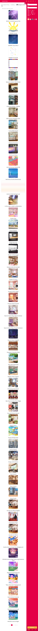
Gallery (13, 4)
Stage (33, 11)
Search (28, 3)
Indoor (33, 10)
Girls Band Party (5, 4)
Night (29, 15)
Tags (28, 9)
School (29, 11)
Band (28, 6)
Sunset (34, 14)
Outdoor (29, 10)
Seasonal (29, 14)
